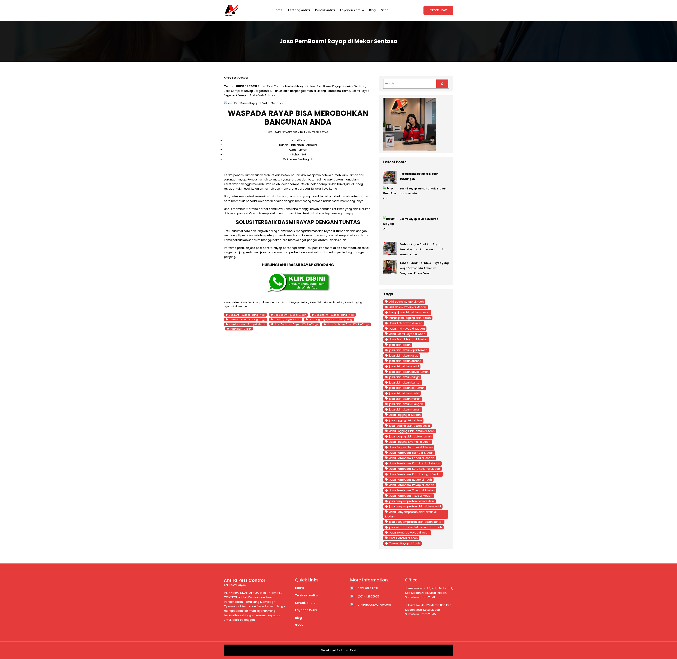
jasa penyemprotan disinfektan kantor (416, 522)
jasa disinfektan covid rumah (409, 372)
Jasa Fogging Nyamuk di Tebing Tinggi (331, 319)
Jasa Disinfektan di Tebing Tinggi (247, 319)
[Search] (442, 83)
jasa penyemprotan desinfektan (411, 501)
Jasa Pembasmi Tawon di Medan (412, 490)
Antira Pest (348, 650)
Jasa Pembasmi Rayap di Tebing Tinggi (296, 324)
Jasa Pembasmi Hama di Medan (411, 453)
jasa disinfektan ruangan (406, 404)
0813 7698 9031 (368, 588)
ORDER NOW (438, 10)
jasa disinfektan (400, 345)
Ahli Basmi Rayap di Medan (407, 307)
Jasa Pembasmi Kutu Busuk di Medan (414, 463)
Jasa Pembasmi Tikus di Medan (410, 496)
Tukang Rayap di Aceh (404, 543)
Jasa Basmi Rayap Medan (291, 302)
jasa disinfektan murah (404, 399)
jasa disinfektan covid (404, 366)
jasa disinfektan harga (404, 377)
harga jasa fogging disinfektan (410, 318)
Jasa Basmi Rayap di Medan (290, 314)
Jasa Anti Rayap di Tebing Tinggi (247, 314)
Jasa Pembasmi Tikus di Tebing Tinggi (348, 324)
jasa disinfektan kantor (405, 383)
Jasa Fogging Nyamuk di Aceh (409, 442)
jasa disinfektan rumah (404, 409)
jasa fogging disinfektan (405, 420)
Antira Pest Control (271, 86)
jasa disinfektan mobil (404, 393)
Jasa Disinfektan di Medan (326, 302)
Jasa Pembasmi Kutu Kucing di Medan (415, 474)
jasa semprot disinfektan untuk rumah (415, 527)
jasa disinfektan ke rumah (407, 388)
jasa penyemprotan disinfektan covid (415, 506)
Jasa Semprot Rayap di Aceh (409, 533)
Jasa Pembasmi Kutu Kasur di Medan (414, 469)
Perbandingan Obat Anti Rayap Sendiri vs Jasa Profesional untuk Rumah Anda (422, 249)
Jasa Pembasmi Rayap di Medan (247, 324)
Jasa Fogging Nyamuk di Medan (411, 447)
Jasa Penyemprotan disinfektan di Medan (411, 514)
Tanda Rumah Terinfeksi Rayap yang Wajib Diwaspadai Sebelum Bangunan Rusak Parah (424, 268)
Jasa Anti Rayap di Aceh (405, 323)
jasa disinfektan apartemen (408, 350)
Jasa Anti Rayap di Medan (257, 302)
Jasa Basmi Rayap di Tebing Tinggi (334, 314)
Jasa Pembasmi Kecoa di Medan (411, 458)
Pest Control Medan (240, 328)
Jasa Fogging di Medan (287, 319)
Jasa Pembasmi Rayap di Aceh (410, 480)
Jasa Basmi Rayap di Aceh (407, 334)
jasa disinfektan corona (405, 361)
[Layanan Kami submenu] (363, 10)
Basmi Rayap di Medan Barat (419, 219)
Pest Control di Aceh (403, 538)
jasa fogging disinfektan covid (409, 426)
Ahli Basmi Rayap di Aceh (406, 302)
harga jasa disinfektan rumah (409, 312)
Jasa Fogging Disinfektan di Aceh (412, 431)
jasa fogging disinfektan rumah (410, 436)
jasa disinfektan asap (403, 356)
